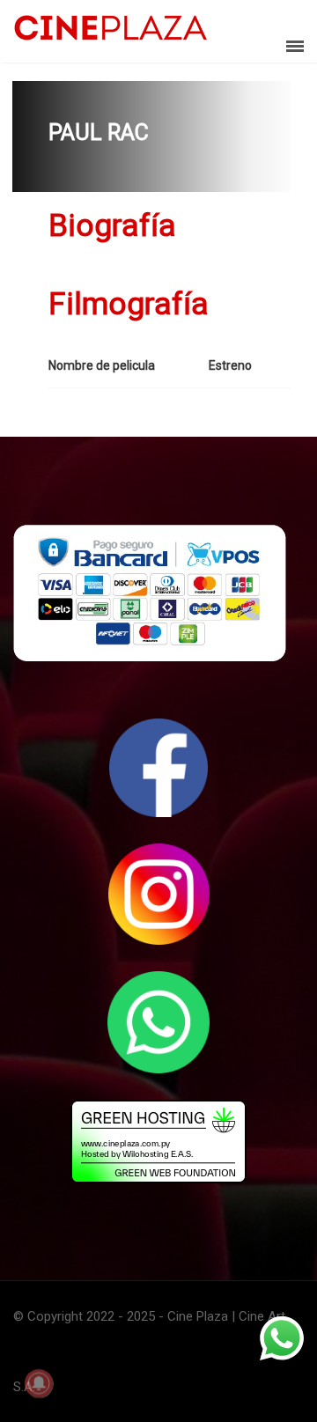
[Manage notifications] (39, 1383)
